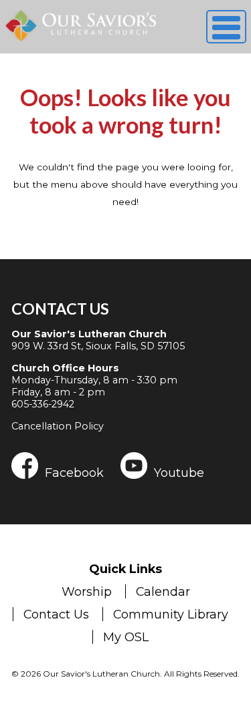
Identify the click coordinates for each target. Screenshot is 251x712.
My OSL (126, 637)
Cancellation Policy (57, 426)
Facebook (74, 472)
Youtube (179, 472)
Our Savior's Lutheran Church (89, 334)
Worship (87, 591)
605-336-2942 (42, 404)
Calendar (163, 591)
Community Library (170, 614)
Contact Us (60, 308)
